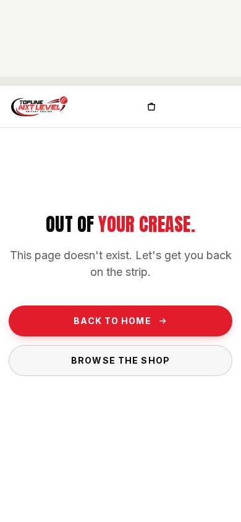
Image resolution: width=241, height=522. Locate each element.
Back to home (112, 320)
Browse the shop (120, 360)
